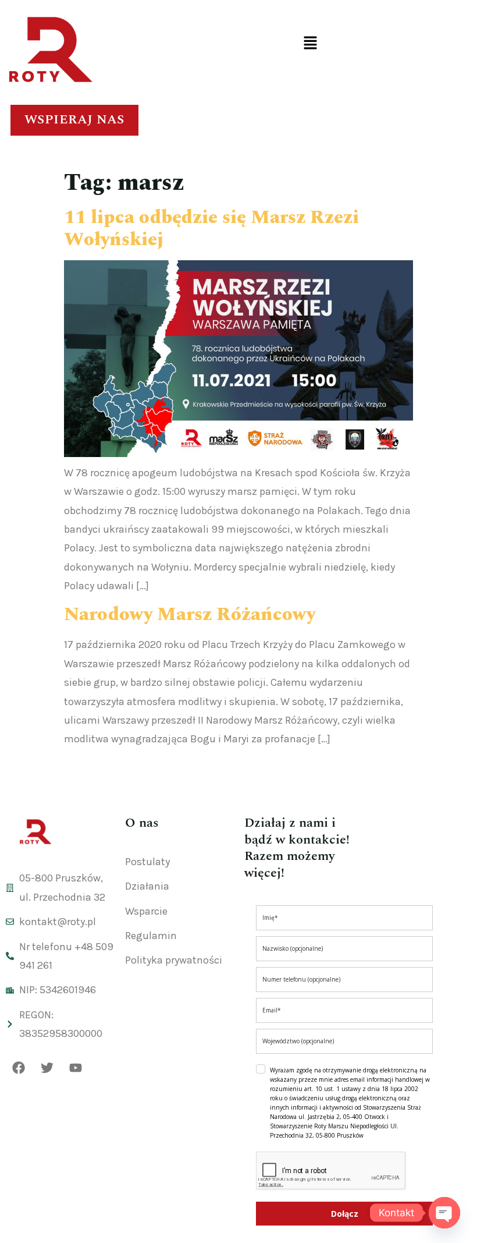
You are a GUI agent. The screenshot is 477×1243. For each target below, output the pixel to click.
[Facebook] (18, 1068)
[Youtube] (75, 1068)
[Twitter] (47, 1068)
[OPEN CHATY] (444, 1212)
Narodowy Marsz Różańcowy (189, 614)
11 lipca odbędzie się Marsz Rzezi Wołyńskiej (211, 228)
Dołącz (344, 1213)
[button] (310, 43)
